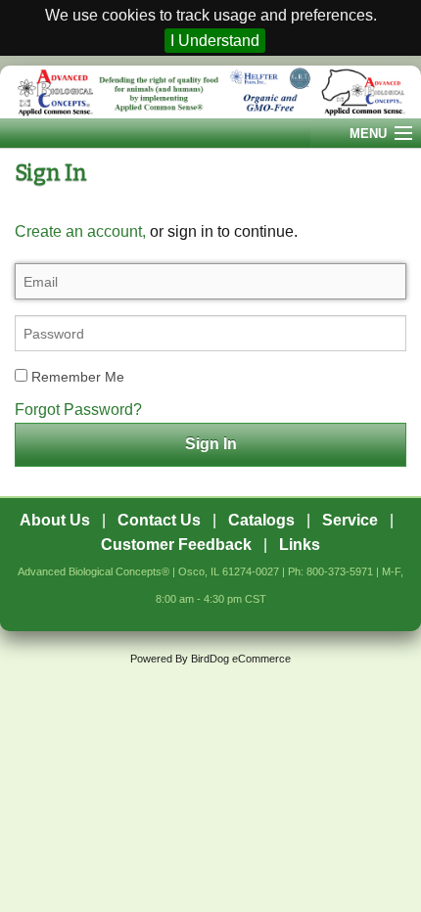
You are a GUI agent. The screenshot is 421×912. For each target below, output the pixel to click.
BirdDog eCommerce (241, 658)
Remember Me (75, 377)
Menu (368, 133)
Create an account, (80, 231)
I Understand (214, 40)
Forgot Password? (78, 409)
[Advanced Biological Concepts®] (210, 91)
